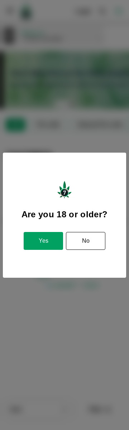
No (86, 241)
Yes (43, 241)
